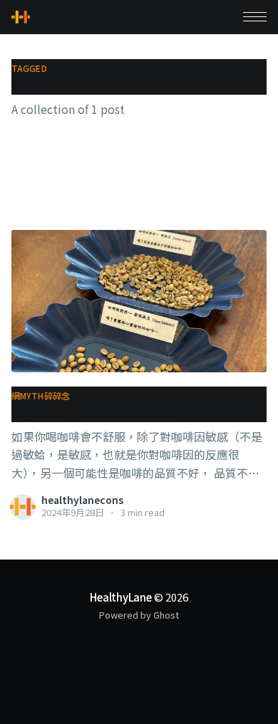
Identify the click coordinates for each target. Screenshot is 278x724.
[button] (255, 16)
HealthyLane (121, 596)
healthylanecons (82, 500)
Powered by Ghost (139, 614)
